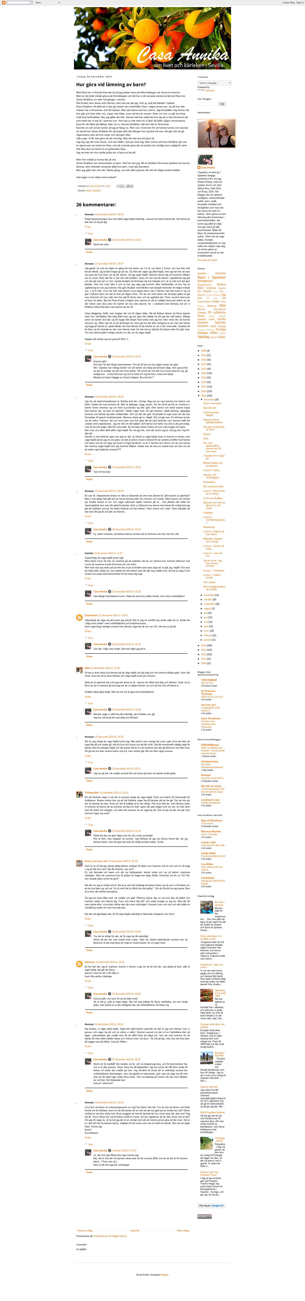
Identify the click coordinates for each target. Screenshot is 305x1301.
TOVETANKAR (209, 680)
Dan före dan (209, 408)
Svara (88, 226)
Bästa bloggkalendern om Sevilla (214, 588)
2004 (204, 663)
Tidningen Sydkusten (206, 330)
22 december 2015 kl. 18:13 (114, 792)
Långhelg (207, 512)
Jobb (215, 298)
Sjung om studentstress (212, 778)
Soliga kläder (208, 853)
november (209, 595)
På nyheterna (217, 312)
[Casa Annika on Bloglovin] (211, 1207)
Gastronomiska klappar (211, 414)
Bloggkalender (205, 285)
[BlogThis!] (122, 186)
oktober (208, 599)
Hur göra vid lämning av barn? (213, 428)
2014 (204, 645)
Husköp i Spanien (213, 295)
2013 (204, 650)
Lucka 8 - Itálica (211, 470)
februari (208, 635)
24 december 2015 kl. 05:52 (109, 1024)
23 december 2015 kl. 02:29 (126, 831)
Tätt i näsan (209, 582)
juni (206, 617)
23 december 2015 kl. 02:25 (126, 644)
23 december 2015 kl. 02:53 (126, 240)
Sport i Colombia (209, 834)
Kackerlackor (204, 301)
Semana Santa (206, 319)
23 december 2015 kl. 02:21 (126, 467)
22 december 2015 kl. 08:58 (109, 491)
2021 (204, 368)
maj (206, 622)
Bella (87, 668)
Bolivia (221, 284)
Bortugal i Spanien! (220, 1054)
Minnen (201, 309)
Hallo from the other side (213, 845)
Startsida (134, 1230)
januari (207, 639)
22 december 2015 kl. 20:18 (123, 861)
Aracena (220, 273)
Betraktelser (205, 280)
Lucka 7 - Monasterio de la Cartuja (214, 492)
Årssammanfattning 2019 (213, 856)
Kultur (216, 301)
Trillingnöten (92, 792)
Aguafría (202, 273)
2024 (204, 355)
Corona (211, 287)
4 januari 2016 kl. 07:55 (124, 1150)
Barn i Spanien (93, 190)
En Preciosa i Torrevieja (208, 692)
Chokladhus (209, 482)
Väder (221, 337)
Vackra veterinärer (212, 403)
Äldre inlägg (183, 1230)
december (209, 399)
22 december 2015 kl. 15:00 (105, 668)
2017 (204, 386)
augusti (208, 608)
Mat (222, 305)
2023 (204, 359)
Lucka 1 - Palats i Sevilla (212, 576)
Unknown (90, 962)
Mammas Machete (211, 831)
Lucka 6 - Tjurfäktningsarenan (214, 520)
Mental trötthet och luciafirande (212, 464)
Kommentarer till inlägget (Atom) (110, 1236)
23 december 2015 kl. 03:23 (126, 356)
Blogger (164, 1274)
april (206, 626)
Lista (223, 301)
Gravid (207, 291)
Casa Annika (100, 240)
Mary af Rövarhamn (211, 820)
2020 (204, 373)
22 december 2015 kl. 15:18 (109, 736)
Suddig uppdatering (210, 803)
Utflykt (213, 332)
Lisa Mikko (207, 864)
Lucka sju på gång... (213, 498)
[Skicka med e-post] (118, 186)
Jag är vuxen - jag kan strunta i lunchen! (212, 563)
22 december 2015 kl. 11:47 (108, 553)
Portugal (202, 312)
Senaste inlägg (84, 1230)
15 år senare (207, 823)
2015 (204, 395)
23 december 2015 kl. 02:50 (126, 931)
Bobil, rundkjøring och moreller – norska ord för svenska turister (213, 751)
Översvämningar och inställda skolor (211, 937)
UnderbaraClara (209, 761)
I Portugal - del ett (220, 1139)
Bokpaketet (209, 527)
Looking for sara (210, 800)
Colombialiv (91, 615)
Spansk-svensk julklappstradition (213, 421)
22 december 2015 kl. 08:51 (109, 396)
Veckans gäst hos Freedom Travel (209, 1173)
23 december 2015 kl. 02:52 (126, 994)
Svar (90, 233)
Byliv (201, 287)
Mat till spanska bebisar (212, 1112)
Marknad (211, 306)
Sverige (222, 326)
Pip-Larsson (220, 309)
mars (207, 630)
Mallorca (201, 306)
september (210, 604)
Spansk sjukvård (208, 1086)
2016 (204, 391)
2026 (204, 350)
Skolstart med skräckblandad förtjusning (208, 724)
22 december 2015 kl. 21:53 (110, 962)
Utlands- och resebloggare (211, 476)
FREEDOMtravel (210, 745)
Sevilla (221, 319)
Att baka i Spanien (220, 903)
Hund (215, 292)
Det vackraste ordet (213, 486)
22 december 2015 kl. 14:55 (113, 615)
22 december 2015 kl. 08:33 (109, 214)
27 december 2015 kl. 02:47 (126, 1059)
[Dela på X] (125, 186)
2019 (204, 377)
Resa (201, 315)
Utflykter (222, 333)
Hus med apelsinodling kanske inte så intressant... (212, 447)
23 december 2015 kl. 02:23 (126, 591)
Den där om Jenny (211, 786)
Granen (207, 434)
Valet (205, 438)
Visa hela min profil (207, 260)
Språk (213, 326)
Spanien (203, 322)
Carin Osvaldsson (211, 718)
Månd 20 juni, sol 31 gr (212, 697)
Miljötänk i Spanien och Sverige (213, 540)
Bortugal (206, 775)
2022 (204, 364)
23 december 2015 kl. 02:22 (126, 529)
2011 (204, 659)
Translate (209, 90)
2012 (204, 654)
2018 (204, 382)
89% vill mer (207, 683)
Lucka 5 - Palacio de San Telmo (213, 533)
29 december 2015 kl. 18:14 (109, 1102)
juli (206, 613)
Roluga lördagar (217, 316)
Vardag (203, 337)
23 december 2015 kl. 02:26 (126, 709)
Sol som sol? (208, 705)
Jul (224, 297)
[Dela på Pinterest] (132, 186)
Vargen (213, 337)
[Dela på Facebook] (128, 186)
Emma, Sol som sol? (96, 861)
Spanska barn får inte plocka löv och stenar (214, 505)
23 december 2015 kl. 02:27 (126, 768)
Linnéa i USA (208, 842)
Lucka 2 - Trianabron (213, 570)
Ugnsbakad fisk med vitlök (220, 993)
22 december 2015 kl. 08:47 (109, 263)
